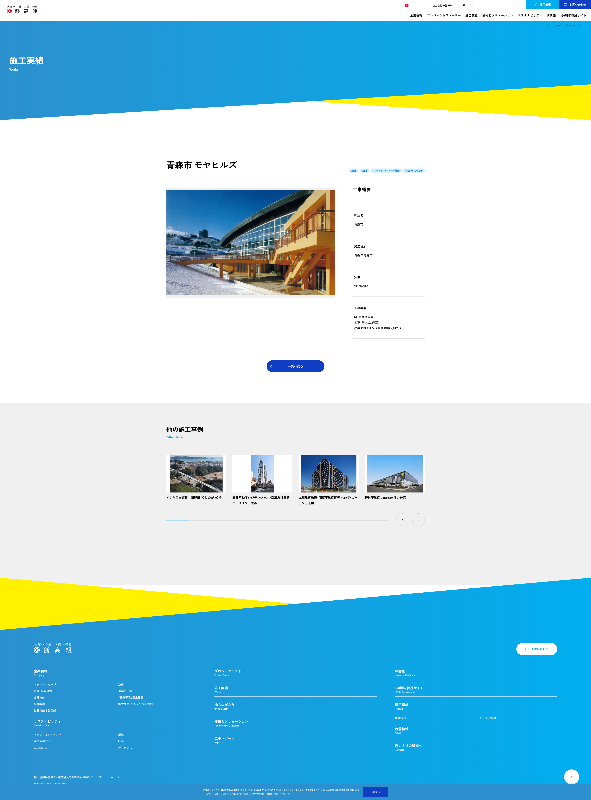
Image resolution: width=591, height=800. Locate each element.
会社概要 (39, 704)
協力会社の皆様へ (442, 5)
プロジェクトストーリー (444, 15)
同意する (375, 791)
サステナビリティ (530, 15)
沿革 (121, 684)
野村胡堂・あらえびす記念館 (135, 704)
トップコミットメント (48, 735)
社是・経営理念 (43, 691)
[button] (402, 519)
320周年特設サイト (573, 15)
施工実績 (471, 15)
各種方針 (39, 697)
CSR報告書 (40, 748)
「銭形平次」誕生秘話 (130, 697)
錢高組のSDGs (43, 741)
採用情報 (545, 4)
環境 (121, 735)
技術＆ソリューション (497, 15)
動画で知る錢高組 (45, 710)
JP (463, 5)
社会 (121, 741)
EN (471, 5)
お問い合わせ (578, 4)
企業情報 (416, 15)
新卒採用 (400, 718)
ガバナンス (125, 748)
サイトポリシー (118, 777)
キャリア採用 (487, 718)
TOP (546, 25)
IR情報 (551, 15)
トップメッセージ (45, 684)
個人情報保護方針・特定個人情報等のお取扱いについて (68, 777)
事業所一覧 (125, 691)
